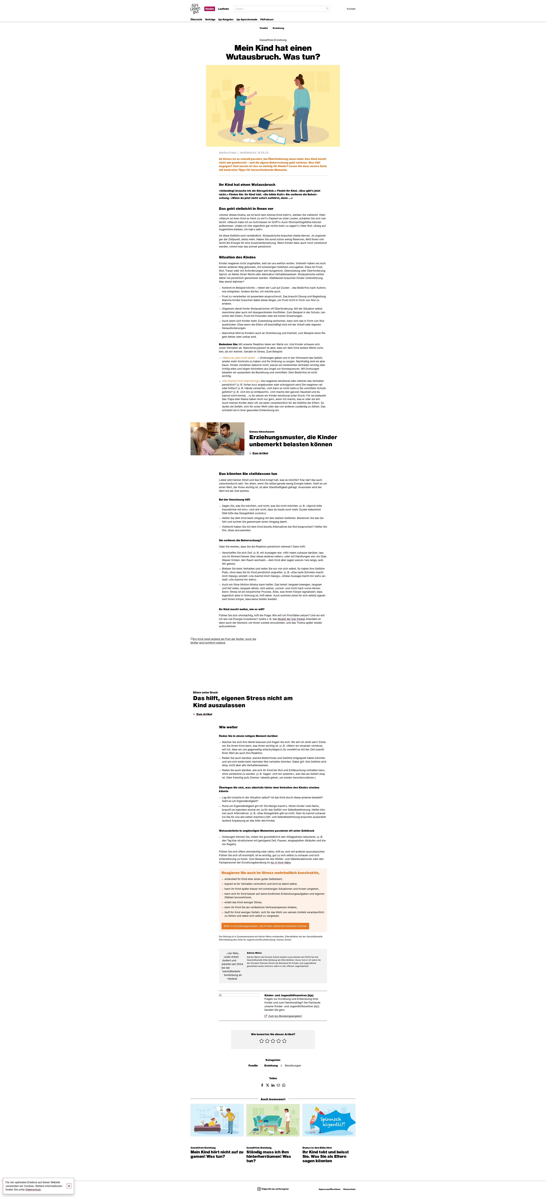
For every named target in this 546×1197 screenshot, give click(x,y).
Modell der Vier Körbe (291, 619)
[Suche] (327, 9)
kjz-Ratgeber (225, 19)
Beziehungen (293, 1065)
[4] (279, 1041)
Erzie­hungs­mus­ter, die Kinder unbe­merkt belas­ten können (293, 440)
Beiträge (210, 19)
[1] (261, 1041)
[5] (284, 1041)
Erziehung (278, 28)
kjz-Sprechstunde (247, 19)
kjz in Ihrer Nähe (281, 862)
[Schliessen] (69, 1185)
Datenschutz (349, 1189)
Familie (264, 28)
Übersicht (196, 19)
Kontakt (351, 9)
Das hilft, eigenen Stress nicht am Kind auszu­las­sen (243, 701)
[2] (267, 1041)
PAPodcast (267, 19)
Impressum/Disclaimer (330, 1189)
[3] (273, 1041)
